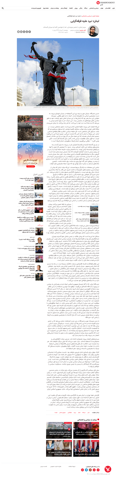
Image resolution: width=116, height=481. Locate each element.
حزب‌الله (84, 412)
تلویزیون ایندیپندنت (36, 8)
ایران (113, 8)
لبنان (88, 412)
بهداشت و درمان (55, 8)
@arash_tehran (80, 32)
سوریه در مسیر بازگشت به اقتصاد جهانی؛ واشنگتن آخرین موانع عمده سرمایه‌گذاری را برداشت (25, 219)
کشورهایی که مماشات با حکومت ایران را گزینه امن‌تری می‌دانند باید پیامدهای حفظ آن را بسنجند (26, 259)
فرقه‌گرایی (70, 412)
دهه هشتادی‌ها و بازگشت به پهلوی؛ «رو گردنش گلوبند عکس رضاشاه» (60, 453)
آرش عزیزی (83, 30)
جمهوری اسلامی (62, 412)
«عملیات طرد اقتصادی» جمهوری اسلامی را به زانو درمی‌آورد (26, 231)
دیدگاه (85, 8)
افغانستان (107, 8)
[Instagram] (90, 469)
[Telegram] (86, 469)
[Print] (18, 31)
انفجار (79, 412)
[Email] (21, 31)
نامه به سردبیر (43, 466)
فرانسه (56, 412)
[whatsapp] (82, 469)
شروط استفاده (72, 466)
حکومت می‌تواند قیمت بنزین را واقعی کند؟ (27, 240)
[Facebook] (29, 31)
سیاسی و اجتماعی (94, 8)
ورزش (76, 8)
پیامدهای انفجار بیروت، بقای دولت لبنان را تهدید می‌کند (82, 220)
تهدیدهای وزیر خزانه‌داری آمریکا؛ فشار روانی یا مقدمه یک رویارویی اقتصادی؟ (26, 268)
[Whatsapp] (27, 31)
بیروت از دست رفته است (83, 206)
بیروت (75, 412)
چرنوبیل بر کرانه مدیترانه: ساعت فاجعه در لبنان (82, 214)
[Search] (2, 8)
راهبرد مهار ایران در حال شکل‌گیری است (86, 454)
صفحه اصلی (96, 16)
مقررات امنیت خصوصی (55, 466)
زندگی (80, 8)
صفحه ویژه (46, 8)
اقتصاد (71, 8)
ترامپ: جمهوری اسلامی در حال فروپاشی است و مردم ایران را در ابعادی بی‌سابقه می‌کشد (86, 434)
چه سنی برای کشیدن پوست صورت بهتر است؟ (27, 179)
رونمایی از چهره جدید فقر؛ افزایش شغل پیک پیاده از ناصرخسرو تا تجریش (27, 188)
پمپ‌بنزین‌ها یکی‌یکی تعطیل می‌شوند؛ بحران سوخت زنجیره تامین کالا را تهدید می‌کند (26, 203)
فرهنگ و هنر (64, 8)
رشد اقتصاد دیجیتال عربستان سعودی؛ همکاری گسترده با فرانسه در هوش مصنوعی (26, 196)
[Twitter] (24, 31)
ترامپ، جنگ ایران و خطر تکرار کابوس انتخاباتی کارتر (27, 276)
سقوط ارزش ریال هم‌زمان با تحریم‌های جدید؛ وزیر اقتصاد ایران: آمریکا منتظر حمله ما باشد (60, 434)
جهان (102, 8)
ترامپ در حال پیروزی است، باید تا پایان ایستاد (26, 249)
